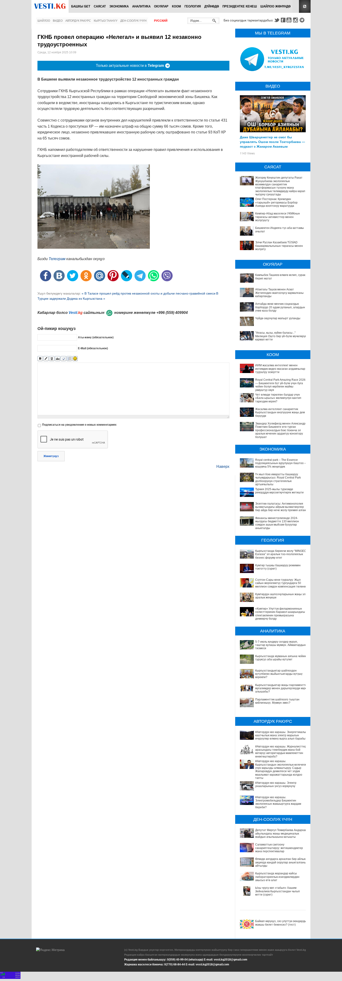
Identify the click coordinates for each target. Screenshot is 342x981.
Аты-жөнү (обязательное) (96, 337)
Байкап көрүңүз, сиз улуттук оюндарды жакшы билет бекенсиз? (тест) (281, 923)
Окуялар (161, 6)
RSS (305, 6)
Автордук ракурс (78, 20)
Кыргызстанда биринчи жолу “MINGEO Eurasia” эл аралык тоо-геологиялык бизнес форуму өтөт (280, 554)
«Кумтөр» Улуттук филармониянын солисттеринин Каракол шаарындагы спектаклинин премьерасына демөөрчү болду (280, 613)
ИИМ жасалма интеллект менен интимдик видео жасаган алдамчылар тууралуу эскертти (280, 369)
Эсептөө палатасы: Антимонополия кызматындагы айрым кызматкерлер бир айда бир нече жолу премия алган (280, 507)
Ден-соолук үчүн (133, 20)
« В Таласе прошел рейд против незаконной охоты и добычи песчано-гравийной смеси (148, 293)
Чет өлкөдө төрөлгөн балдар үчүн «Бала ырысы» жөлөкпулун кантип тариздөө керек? (278, 398)
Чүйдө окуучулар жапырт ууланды (277, 318)
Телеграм (57, 259)
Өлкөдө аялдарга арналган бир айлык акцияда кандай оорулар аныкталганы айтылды (280, 862)
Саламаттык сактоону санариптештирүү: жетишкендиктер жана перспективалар (279, 848)
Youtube (289, 20)
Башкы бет (80, 6)
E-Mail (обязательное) (93, 348)
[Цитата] (63, 358)
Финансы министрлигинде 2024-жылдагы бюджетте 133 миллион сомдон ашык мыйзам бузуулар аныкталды (277, 523)
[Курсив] (46, 358)
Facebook (283, 20)
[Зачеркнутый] (57, 358)
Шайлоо (43, 20)
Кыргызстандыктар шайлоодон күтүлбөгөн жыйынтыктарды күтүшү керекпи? (278, 674)
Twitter (276, 20)
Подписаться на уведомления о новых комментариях (79, 424)
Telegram (302, 20)
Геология (192, 6)
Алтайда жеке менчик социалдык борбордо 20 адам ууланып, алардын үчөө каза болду (280, 307)
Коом (176, 6)
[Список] (69, 358)
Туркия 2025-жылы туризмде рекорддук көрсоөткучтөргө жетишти (279, 491)
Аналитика (141, 6)
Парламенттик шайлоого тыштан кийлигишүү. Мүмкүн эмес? (277, 701)
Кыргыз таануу (105, 20)
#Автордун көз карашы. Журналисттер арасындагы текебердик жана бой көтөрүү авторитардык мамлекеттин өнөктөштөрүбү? (280, 751)
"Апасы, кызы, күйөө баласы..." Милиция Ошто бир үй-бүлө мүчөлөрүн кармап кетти (281, 336)
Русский (161, 20)
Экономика (119, 6)
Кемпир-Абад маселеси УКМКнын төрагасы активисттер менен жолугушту (277, 217)
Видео (58, 20)
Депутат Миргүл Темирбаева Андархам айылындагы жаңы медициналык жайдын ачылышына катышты (281, 833)
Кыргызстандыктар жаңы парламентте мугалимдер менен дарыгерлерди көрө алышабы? (281, 688)
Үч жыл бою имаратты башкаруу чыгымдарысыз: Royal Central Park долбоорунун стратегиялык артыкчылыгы (278, 479)
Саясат (100, 6)
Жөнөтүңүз (51, 456)
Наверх (222, 466)
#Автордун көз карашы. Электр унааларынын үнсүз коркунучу (275, 784)
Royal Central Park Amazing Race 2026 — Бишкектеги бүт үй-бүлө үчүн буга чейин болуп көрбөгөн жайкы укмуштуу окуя (280, 384)
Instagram (296, 20)
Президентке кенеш (239, 6)
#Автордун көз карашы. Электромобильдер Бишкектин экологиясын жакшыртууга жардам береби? (278, 802)
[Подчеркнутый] (51, 358)
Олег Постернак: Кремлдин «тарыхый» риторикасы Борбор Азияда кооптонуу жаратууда (276, 202)
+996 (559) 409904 (172, 313)
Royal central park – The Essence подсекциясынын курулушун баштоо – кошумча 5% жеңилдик (280, 463)
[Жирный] (40, 358)
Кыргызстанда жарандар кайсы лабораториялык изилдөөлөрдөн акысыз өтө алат (277, 877)
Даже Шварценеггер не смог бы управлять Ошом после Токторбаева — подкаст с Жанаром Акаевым (272, 142)
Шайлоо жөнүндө (275, 6)
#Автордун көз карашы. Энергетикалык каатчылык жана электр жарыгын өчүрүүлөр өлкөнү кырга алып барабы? (281, 735)
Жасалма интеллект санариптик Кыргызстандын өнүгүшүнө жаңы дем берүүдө (280, 412)
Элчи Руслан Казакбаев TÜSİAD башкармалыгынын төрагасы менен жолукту (279, 246)
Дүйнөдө (211, 6)
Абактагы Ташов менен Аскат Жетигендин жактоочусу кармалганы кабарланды (279, 293)
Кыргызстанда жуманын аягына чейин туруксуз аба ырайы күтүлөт (280, 658)
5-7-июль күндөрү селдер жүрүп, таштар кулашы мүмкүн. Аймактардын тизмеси (280, 645)
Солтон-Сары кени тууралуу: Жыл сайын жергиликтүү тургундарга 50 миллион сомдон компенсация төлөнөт (281, 583)
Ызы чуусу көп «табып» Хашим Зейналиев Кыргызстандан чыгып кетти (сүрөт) (277, 891)
